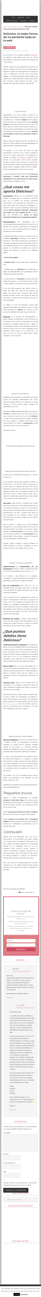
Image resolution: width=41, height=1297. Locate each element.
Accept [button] (17, 1294)
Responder (9, 997)
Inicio (4, 26)
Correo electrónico (9, 1163)
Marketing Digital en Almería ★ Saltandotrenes (20, 8)
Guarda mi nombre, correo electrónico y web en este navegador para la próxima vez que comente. (19, 1184)
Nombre (6, 1154)
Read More (24, 1294)
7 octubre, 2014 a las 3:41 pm (22, 971)
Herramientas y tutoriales (15, 26)
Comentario (7, 1133)
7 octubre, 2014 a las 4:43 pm (25, 1007)
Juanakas (18, 1005)
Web (4, 1171)
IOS (33, 571)
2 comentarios (9, 47)
